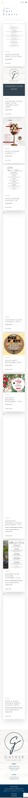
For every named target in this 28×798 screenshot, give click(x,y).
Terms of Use (14, 793)
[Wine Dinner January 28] (14, 187)
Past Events (7, 51)
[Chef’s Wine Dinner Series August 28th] (14, 656)
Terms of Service (18, 791)
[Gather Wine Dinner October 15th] (14, 566)
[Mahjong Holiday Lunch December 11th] (14, 476)
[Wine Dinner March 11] (14, 141)
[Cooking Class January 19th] (14, 272)
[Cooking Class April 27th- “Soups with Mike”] (14, 92)
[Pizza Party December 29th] (14, 352)
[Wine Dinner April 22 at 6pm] (14, 43)
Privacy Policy (10, 791)
